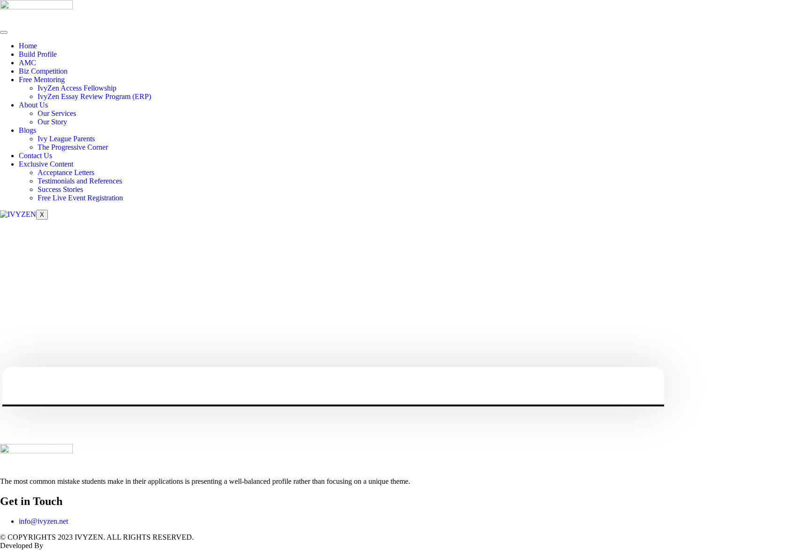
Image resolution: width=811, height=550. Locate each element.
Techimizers (63, 546)
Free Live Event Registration (80, 198)
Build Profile (38, 54)
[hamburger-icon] (4, 32)
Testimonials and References (80, 181)
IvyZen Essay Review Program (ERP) (94, 96)
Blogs (27, 130)
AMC (27, 63)
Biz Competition (43, 71)
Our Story (52, 122)
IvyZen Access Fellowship (77, 88)
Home (28, 46)
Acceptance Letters (66, 172)
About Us (33, 105)
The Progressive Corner (73, 147)
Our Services (57, 113)
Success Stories (60, 189)
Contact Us (35, 156)
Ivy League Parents (66, 139)
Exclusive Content (46, 164)
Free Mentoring (42, 80)
